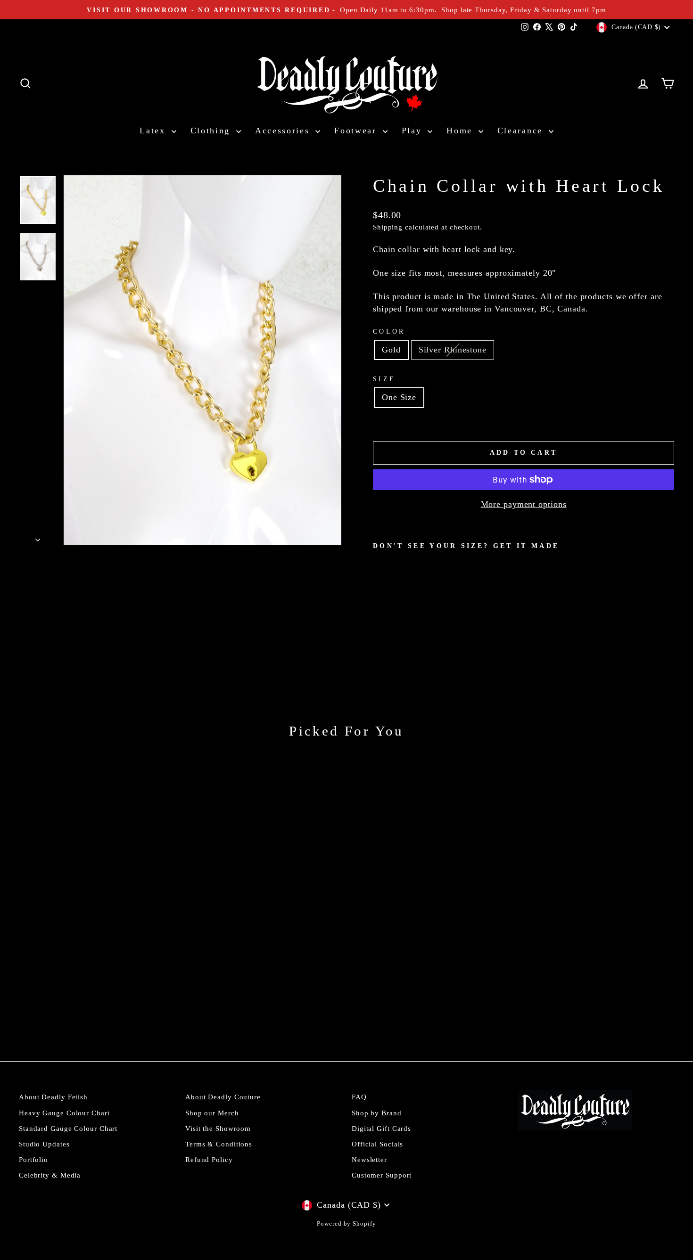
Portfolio (33, 1159)
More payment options (524, 504)
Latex (154, 130)
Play (414, 130)
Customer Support (382, 1175)
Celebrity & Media (50, 1175)
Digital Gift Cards (381, 1128)
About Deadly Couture (223, 1097)
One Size (399, 397)
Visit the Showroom (218, 1128)
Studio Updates (44, 1144)
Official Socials (377, 1144)
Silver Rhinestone (453, 349)
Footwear (357, 130)
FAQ (359, 1097)
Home (461, 130)
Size (384, 379)
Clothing (212, 130)
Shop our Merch (212, 1113)
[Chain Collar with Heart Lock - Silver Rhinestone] (392, 622)
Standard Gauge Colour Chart (68, 1128)
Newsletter (369, 1159)
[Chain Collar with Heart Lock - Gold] (379, 622)
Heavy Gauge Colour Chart (64, 1113)
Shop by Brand (377, 1113)
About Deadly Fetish (53, 1097)
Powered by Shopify (346, 1223)
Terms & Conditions (218, 1144)
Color (389, 331)
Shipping (388, 227)
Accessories (284, 130)
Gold (391, 349)
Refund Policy (209, 1159)
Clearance (521, 130)
